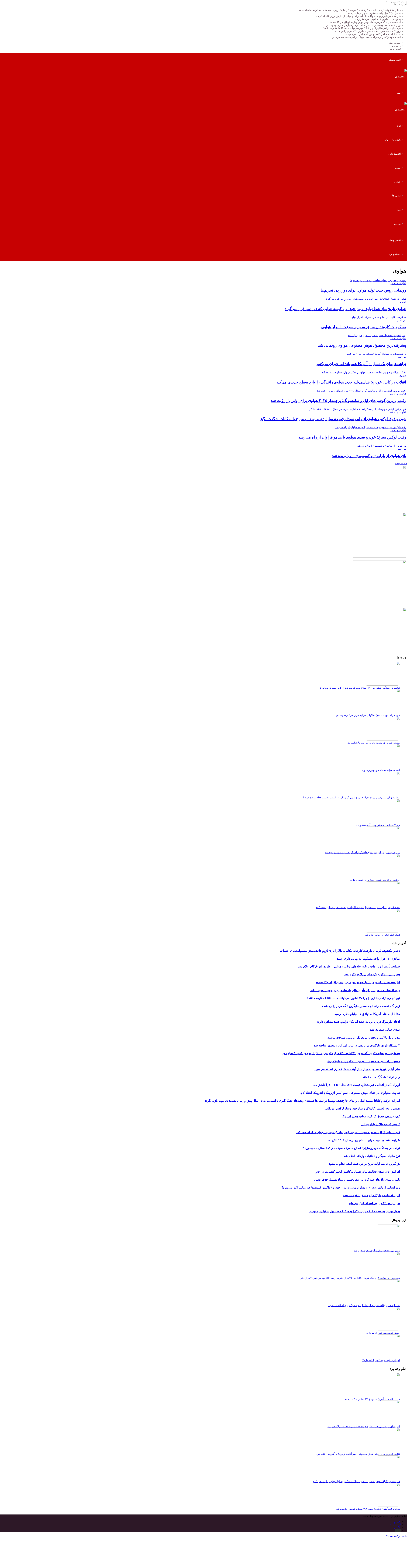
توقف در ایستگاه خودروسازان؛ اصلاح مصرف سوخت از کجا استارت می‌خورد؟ (359, 687)
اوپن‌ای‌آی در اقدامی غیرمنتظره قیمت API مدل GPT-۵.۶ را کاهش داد (364, 1426)
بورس (397, 223)
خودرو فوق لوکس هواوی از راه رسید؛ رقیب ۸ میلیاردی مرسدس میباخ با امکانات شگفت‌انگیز (333, 419)
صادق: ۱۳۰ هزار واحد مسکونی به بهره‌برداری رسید (374, 13)
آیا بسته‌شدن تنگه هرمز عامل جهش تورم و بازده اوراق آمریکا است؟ (365, 22)
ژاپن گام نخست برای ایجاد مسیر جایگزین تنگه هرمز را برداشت (368, 31)
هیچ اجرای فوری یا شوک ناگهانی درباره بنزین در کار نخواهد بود (367, 715)
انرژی (398, 125)
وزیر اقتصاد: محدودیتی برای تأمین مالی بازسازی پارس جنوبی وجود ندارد (363, 25)
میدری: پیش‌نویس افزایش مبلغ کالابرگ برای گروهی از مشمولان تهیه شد (362, 852)
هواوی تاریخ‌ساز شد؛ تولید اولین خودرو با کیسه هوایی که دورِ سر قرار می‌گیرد (345, 309)
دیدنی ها (396, 195)
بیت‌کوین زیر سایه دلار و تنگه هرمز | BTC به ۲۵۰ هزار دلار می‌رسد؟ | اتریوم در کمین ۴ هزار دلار (350, 1278)
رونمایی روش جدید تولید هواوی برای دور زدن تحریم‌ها (363, 290)
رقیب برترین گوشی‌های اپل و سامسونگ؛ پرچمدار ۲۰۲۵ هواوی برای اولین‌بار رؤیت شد (338, 400)
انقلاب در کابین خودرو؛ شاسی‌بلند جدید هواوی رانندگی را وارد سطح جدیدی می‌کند (341, 382)
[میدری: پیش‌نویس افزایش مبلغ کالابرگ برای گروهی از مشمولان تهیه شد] (382, 849)
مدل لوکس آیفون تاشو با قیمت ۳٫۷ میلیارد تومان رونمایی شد (368, 1508)
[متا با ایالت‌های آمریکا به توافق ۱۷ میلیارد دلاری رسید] (388, 1396)
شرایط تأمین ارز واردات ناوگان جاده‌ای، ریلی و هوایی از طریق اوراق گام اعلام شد (358, 16)
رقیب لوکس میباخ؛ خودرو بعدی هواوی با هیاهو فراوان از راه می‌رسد (352, 437)
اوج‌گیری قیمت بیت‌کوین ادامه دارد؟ (381, 1360)
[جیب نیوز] (401, 76)
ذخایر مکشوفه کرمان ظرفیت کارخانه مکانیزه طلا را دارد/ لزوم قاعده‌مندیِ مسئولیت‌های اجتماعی (349, 10)
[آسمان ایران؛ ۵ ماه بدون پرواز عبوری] (382, 767)
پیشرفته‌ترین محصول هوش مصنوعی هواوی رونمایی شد (362, 345)
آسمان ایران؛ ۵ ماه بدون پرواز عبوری (380, 770)
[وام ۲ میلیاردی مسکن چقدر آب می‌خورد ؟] (382, 822)
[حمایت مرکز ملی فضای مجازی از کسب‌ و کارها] (382, 877)
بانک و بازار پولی (392, 139)
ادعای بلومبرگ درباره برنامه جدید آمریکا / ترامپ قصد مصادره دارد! (366, 37)
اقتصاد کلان (394, 153)
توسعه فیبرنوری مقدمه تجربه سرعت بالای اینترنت (373, 742)
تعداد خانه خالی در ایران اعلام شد (382, 934)
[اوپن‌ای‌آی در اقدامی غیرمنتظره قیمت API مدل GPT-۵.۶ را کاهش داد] (388, 1423)
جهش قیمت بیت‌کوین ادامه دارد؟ (383, 1332)
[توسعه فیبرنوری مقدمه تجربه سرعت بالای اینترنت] (382, 739)
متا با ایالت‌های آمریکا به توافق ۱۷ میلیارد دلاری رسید (373, 34)
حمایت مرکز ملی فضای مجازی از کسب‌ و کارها (375, 880)
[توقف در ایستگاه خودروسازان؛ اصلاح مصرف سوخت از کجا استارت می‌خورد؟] (382, 684)
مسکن (397, 167)
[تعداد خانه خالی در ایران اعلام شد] (382, 931)
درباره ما (396, 45)
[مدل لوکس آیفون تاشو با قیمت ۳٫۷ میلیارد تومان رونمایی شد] (388, 1505)
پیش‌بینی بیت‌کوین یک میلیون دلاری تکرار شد (377, 19)
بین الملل (401, 320)
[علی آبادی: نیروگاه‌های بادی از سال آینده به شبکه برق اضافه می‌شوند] (388, 1302)
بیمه (398, 209)
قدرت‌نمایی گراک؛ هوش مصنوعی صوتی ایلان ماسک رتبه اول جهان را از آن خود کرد (356, 1481)
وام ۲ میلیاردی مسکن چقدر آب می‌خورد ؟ (378, 825)
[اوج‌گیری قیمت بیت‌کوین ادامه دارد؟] (388, 1357)
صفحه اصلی (394, 42)
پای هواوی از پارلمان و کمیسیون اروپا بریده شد (369, 456)
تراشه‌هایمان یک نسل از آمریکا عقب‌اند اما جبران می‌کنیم (361, 364)
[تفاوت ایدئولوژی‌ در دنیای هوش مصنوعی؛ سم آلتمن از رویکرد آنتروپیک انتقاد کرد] (388, 1451)
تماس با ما (395, 48)
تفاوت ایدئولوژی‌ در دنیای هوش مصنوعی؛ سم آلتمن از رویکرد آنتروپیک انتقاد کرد (358, 1454)
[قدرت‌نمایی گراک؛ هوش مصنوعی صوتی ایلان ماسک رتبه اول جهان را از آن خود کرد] (388, 1478)
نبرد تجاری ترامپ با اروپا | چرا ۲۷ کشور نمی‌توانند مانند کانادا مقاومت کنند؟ (361, 28)
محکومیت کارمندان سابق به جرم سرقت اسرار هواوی (363, 327)
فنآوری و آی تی (398, 283)
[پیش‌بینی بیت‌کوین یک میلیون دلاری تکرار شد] (388, 1247)
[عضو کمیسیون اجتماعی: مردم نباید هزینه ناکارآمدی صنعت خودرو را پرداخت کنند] (382, 904)
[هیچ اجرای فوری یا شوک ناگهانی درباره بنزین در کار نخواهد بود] (382, 712)
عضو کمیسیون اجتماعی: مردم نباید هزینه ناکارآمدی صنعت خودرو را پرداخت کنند (358, 907)
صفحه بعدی (401, 463)
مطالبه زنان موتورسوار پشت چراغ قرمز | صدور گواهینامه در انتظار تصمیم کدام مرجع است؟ (351, 797)
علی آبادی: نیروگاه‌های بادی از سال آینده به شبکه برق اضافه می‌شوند (364, 1305)
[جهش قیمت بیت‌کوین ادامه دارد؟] (388, 1329)
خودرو (397, 181)
